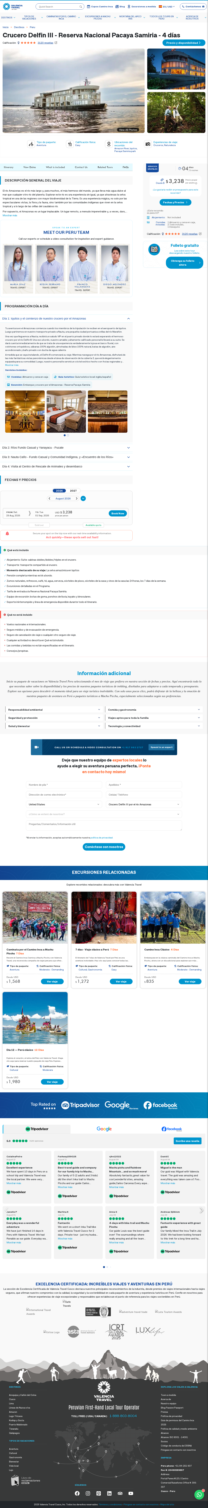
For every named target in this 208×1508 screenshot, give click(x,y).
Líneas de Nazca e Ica (19, 1407)
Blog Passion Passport (172, 1407)
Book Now (117, 513)
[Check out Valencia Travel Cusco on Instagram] (87, 1493)
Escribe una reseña (187, 1141)
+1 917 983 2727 (132, 747)
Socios (164, 1441)
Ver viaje (52, 981)
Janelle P (11, 1211)
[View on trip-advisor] (26, 1193)
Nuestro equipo (168, 1403)
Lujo (11, 1470)
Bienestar (14, 1461)
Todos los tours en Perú (162, 17)
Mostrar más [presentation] (10, 215)
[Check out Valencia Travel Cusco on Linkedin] (109, 1493)
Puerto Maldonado (18, 1424)
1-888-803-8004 (123, 1416)
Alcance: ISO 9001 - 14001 (174, 1437)
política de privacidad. (102, 837)
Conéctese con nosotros (104, 847)
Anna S (113, 1211)
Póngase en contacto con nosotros (178, 1450)
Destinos (6, 17)
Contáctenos (193, 6)
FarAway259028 (67, 1156)
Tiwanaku (13, 1428)
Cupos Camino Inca (102, 6)
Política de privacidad (171, 1416)
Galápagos (14, 1433)
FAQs (126, 167)
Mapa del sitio (167, 1504)
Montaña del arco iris (130, 17)
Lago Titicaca (15, 1416)
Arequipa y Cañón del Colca (22, 1395)
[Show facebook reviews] (171, 1129)
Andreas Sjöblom (170, 1211)
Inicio (6, 27)
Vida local (14, 1465)
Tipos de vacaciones (29, 17)
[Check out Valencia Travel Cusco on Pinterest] (98, 1493)
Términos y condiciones (110, 1504)
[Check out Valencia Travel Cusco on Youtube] (130, 1493)
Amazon (13, 1412)
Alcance (165, 1433)
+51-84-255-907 (183, 1465)
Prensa (164, 1412)
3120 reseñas (45, 42)
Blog (122, 6)
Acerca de (166, 1399)
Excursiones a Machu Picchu (97, 17)
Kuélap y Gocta (16, 1420)
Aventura (13, 1449)
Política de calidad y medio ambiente (179, 1428)
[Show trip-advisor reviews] (37, 1129)
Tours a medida (168, 1395)
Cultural (13, 1453)
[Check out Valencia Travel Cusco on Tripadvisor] (120, 1493)
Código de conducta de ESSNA (176, 1445)
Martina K (63, 1211)
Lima (11, 1403)
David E (165, 1156)
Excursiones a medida (144, 6)
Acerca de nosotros (192, 17)
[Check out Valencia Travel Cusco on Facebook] (77, 1493)
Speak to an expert (162, 747)
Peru (32, 27)
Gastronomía (15, 1457)
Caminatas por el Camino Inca (61, 17)
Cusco (12, 1399)
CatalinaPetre (14, 1156)
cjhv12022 (115, 1156)
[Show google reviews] (104, 1129)
